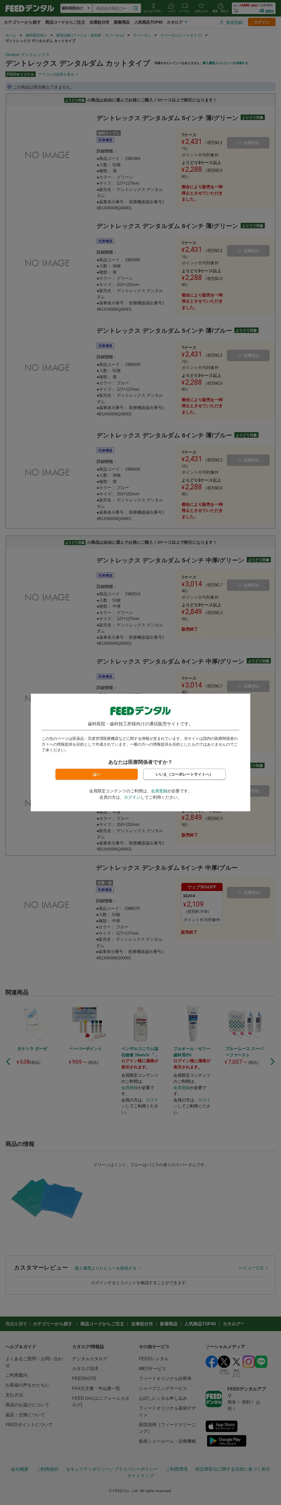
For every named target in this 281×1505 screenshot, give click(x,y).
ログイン (132, 797)
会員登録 (159, 790)
